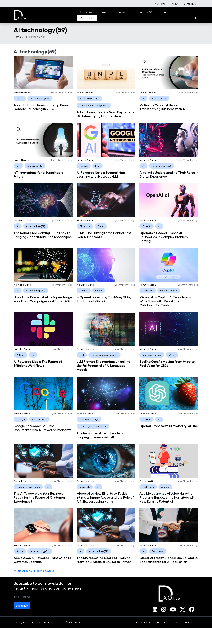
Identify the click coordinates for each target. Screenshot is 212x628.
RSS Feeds (74, 622)
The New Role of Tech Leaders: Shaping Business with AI (100, 435)
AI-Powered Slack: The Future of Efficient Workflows (38, 363)
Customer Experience (28, 486)
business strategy (151, 354)
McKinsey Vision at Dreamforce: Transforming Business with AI (163, 107)
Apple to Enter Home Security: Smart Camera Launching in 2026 (42, 107)
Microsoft (147, 290)
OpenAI (146, 226)
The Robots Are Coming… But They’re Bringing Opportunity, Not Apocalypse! (43, 235)
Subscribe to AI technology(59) (35, 570)
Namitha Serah (85, 160)
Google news (39, 419)
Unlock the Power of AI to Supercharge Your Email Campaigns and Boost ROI (43, 299)
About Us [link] (160, 622)
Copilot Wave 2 (168, 290)
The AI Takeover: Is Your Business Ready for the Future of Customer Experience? (39, 497)
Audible (165, 486)
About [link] (175, 3)
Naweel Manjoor (22, 92)
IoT (18, 165)
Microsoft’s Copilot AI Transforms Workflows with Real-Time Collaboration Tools (165, 301)
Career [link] (174, 622)
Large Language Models (104, 354)
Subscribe (22, 605)
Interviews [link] (86, 11)
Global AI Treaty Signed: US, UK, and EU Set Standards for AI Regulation (168, 559)
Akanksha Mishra (23, 220)
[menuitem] (160, 4)
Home (17, 36)
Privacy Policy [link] (143, 622)
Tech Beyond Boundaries (93, 426)
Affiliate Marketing (89, 98)
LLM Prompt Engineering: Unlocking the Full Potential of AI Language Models (103, 365)
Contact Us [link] (190, 3)
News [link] (104, 11)
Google (84, 165)
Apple (20, 98)
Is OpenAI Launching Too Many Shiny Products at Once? (104, 299)
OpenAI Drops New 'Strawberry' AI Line (168, 426)
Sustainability (34, 165)
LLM (97, 165)
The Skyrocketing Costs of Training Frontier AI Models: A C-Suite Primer (104, 559)
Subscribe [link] (86, 18)
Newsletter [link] (160, 3)
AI (143, 98)
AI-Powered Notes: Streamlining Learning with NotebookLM (101, 174)
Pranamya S (146, 481)
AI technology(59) (39, 98)
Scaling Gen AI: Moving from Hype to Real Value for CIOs (167, 363)
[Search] (194, 18)
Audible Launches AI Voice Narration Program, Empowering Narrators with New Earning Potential (167, 497)
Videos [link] (144, 11)
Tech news (148, 486)
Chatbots (85, 226)
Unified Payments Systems (94, 105)
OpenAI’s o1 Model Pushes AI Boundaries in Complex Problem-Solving (164, 237)
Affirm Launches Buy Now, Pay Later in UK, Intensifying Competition (106, 114)
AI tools (21, 354)
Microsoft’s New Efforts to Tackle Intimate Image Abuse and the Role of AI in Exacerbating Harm (105, 497)
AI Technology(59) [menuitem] (35, 36)
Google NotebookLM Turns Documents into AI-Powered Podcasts (42, 428)
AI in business (159, 98)
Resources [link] (121, 11)
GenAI (101, 226)
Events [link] (164, 11)
